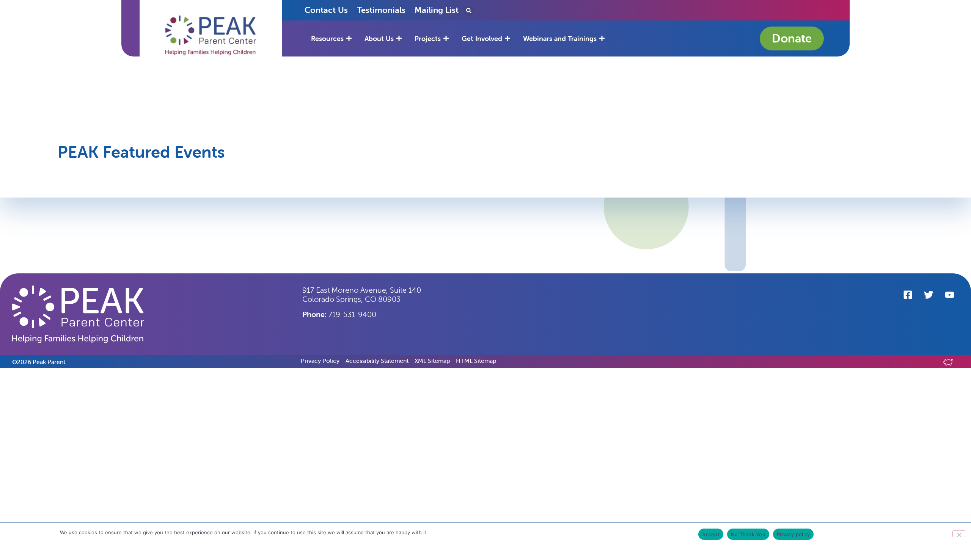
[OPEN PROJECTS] (446, 38)
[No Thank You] (958, 533)
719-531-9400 (339, 314)
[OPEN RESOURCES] (349, 38)
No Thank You (748, 534)
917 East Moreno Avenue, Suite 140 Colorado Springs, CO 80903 (361, 294)
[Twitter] (928, 295)
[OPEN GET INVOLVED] (507, 38)
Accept (711, 534)
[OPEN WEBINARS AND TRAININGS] (602, 38)
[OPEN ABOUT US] (399, 38)
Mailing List (437, 10)
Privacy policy (793, 534)
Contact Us (326, 10)
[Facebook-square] (907, 295)
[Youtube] (949, 295)
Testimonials (381, 10)
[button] (210, 36)
